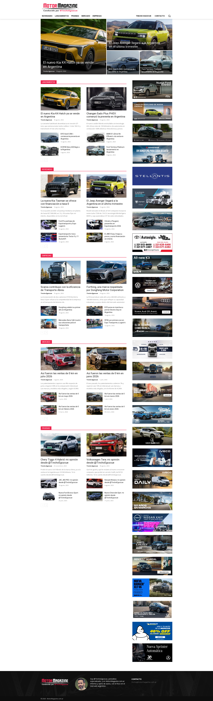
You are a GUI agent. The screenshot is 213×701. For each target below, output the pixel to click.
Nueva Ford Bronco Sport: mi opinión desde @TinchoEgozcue (68, 495)
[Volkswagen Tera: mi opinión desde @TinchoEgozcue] (106, 444)
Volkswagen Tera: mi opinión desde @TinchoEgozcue (103, 461)
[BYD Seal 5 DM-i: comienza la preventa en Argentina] (123, 62)
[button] (169, 16)
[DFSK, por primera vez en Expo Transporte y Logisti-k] (95, 324)
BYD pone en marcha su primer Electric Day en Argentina (114, 309)
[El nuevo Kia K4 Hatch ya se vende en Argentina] (73, 46)
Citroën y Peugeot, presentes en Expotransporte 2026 (113, 223)
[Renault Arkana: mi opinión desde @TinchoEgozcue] (95, 483)
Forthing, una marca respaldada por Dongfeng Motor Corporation (105, 288)
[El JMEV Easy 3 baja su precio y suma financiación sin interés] (95, 237)
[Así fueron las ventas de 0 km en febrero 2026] (49, 410)
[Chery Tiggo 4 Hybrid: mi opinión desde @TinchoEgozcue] (61, 444)
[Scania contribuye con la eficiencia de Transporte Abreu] (61, 272)
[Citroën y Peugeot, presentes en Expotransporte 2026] (95, 224)
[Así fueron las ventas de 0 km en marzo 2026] (95, 397)
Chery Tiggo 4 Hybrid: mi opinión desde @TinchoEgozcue (59, 461)
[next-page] (46, 160)
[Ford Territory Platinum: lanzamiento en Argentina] (156, 62)
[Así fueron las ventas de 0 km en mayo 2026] (49, 397)
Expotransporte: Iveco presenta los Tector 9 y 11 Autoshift (69, 236)
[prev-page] (42, 160)
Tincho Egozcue (46, 120)
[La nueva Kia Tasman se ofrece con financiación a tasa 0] (61, 186)
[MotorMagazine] (60, 7)
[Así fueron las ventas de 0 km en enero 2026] (95, 410)
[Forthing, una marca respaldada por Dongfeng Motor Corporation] (106, 272)
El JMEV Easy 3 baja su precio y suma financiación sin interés (115, 236)
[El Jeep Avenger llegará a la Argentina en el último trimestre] (139, 34)
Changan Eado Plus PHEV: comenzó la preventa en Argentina (106, 115)
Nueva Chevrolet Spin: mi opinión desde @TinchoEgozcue (114, 495)
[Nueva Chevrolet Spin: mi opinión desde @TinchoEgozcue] (95, 496)
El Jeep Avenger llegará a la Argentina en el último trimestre (105, 202)
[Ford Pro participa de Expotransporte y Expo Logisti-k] (49, 224)
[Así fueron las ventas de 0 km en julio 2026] (61, 358)
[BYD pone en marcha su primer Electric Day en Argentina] (95, 311)
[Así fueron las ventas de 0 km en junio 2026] (106, 358)
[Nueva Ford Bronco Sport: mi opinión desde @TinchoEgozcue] (49, 496)
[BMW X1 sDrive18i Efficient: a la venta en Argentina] (96, 138)
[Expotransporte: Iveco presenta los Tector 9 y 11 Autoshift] (49, 237)
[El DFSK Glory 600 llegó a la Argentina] (50, 151)
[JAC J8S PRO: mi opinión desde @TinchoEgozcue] (49, 483)
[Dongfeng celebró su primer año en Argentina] (49, 311)
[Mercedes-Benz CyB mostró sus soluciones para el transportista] (49, 324)
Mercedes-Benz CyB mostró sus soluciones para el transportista (70, 322)
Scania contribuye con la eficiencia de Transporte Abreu (60, 288)
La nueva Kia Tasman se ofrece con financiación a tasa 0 (58, 202)
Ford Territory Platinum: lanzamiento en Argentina (115, 149)
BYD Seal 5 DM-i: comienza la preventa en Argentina (70, 136)
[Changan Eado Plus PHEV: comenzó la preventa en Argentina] (106, 98)
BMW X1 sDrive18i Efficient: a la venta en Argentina (114, 136)
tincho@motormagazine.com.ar (144, 682)
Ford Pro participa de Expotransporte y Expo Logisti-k (67, 223)
